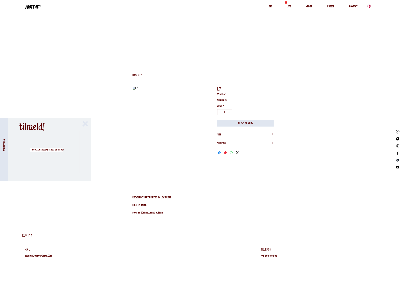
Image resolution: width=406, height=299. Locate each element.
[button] (85, 124)
